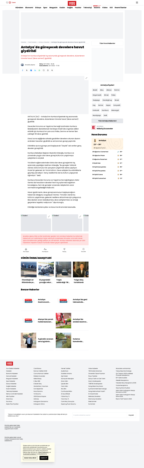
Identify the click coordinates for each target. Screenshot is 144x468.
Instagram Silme (39, 404)
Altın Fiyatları (10, 396)
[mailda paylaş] (43, 70)
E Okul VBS (37, 381)
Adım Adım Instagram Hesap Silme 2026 (125, 395)
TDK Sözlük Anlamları (95, 371)
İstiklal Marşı (37, 378)
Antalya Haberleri (43, 42)
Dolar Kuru (9, 399)
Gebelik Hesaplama (122, 380)
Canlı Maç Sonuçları (67, 401)
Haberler (23, 42)
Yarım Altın (64, 386)
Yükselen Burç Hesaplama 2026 (126, 383)
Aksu (102, 90)
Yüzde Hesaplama (122, 385)
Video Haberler (93, 368)
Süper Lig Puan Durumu (68, 404)
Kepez (108, 105)
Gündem (19, 7)
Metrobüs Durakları (94, 396)
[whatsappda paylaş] (39, 70)
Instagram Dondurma (41, 401)
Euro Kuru (9, 401)
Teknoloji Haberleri (12, 391)
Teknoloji (87, 7)
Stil (111, 7)
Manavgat (115, 110)
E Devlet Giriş (38, 384)
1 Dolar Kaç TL (65, 396)
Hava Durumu (38, 391)
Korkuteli (96, 110)
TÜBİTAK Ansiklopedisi (95, 384)
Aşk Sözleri (64, 376)
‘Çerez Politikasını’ (43, 452)
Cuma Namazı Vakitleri (41, 373)
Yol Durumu (37, 394)
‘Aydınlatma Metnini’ (29, 454)
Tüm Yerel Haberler (107, 43)
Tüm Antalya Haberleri (107, 121)
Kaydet (131, 415)
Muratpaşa (97, 115)
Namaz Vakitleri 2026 (40, 371)
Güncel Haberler (11, 376)
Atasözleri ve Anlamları (123, 368)
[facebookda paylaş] (22, 70)
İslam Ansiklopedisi (94, 381)
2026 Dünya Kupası (40, 396)
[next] (87, 273)
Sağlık (70, 7)
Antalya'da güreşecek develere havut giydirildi (68, 42)
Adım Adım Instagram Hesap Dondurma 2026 (125, 391)
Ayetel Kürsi (64, 371)
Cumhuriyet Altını (66, 391)
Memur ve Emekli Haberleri (14, 394)
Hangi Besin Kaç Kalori (95, 386)
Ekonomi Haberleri (12, 373)
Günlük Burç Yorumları (41, 386)
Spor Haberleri (10, 381)
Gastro (97, 7)
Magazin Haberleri (12, 378)
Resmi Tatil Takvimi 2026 (124, 399)
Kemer (100, 105)
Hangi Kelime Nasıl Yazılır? (96, 391)
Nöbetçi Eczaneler (39, 376)
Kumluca (105, 110)
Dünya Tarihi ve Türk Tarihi (96, 378)
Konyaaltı (117, 105)
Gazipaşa (96, 100)
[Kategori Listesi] (136, 2)
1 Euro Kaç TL (65, 399)
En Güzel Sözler (93, 394)
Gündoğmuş (107, 100)
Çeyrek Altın (64, 384)
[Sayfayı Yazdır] (48, 70)
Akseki (95, 90)
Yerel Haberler (32, 42)
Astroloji (36, 399)
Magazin (53, 7)
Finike (113, 95)
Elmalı (106, 95)
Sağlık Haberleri (11, 386)
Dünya (38, 7)
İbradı (117, 100)
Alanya (108, 90)
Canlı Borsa (37, 368)
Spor (45, 7)
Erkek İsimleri (92, 401)
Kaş (94, 105)
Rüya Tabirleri (92, 376)
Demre (116, 90)
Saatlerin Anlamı (66, 373)
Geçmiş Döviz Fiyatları (123, 388)
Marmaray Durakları (94, 399)
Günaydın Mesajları (67, 378)
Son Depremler (38, 389)
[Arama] (7, 2)
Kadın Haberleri (11, 389)
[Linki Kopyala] (52, 70)
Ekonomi (29, 7)
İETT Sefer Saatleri (121, 378)
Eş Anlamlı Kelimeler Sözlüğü (97, 389)
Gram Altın (64, 381)
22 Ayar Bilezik (65, 394)
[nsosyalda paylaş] (31, 70)
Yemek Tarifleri (65, 368)
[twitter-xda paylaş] (26, 70)
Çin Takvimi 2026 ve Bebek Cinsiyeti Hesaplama (124, 374)
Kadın (62, 7)
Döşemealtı (97, 95)
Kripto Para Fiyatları (12, 404)
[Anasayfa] (9, 364)
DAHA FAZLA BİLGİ (30, 458)
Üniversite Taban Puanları (96, 373)
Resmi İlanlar (121, 7)
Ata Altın (63, 389)
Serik (105, 115)
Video (105, 7)
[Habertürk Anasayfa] (72, 3)
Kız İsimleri (91, 404)
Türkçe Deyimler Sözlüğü (123, 371)
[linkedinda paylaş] (35, 70)
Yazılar (78, 7)
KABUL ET (44, 458)
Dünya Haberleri (11, 384)
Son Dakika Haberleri (12, 368)
